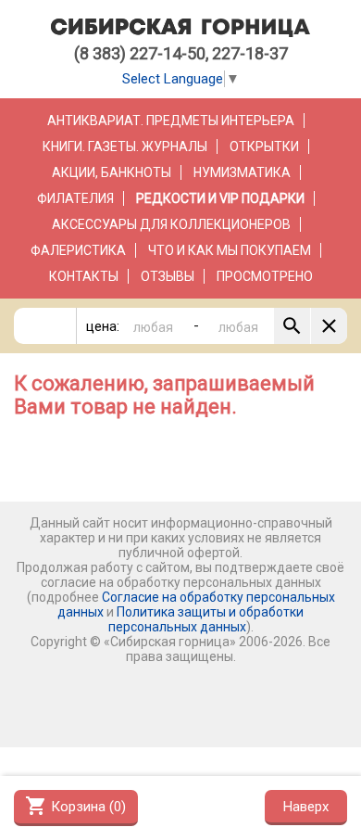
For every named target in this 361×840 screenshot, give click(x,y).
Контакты (83, 276)
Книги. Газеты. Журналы (125, 146)
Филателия (75, 198)
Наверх (306, 806)
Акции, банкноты (111, 172)
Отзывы (167, 276)
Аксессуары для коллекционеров (171, 224)
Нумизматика (242, 172)
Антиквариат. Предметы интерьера (170, 120)
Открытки (264, 146)
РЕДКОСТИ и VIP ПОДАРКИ (220, 198)
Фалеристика (78, 250)
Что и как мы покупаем (229, 250)
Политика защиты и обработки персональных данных (206, 619)
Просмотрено (265, 276)
